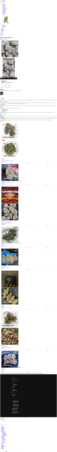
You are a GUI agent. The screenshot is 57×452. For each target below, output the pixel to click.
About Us (2, 447)
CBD (2, 24)
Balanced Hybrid (6, 90)
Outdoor (4, 13)
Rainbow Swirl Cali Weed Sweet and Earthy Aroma (6, 347)
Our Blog (14, 386)
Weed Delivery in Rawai (14, 408)
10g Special (11, 90)
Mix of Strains (4, 7)
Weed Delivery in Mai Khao (16, 405)
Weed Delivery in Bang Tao (16, 401)
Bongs (3, 27)
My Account (2, 448)
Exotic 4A (4, 432)
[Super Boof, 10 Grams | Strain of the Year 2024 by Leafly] (9, 180)
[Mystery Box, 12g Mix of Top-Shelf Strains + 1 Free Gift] (29, 296)
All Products (2, 427)
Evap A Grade (4, 10)
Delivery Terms (14, 384)
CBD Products (2, 437)
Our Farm (2, 29)
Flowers (4, 90)
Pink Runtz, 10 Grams (3, 369)
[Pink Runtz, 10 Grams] (9, 367)
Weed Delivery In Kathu (15, 404)
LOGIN (2, 33)
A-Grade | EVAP (4, 434)
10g (15, 90)
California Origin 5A (5, 8)
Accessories (3, 26)
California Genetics (3, 428)
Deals (2, 28)
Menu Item (3, 14)
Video (0, 79)
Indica (4, 159)
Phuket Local (13, 90)
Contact (2, 30)
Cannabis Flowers (3, 436)
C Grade (4, 11)
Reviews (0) (2, 98)
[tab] (29, 98)
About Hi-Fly (13, 395)
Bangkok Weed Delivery (14, 390)
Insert (6, 451)
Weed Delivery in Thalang (16, 406)
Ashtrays (3, 442)
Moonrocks (4, 6)
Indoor (3, 12)
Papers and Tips (4, 439)
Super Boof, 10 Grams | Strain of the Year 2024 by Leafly (6, 182)
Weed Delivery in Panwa (15, 412)
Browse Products (3, 446)
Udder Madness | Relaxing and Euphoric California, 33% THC (7, 160)
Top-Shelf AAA (4, 9)
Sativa (3, 4)
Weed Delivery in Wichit (14, 410)
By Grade (2, 431)
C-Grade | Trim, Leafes (5, 435)
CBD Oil (4, 25)
